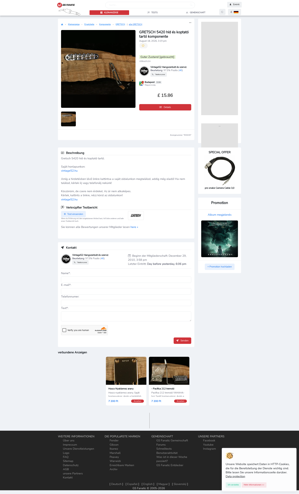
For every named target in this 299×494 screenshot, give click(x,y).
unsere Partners (73, 473)
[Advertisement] (219, 68)
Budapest (153, 82)
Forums (161, 445)
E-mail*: (66, 285)
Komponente (105, 24)
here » (134, 227)
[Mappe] (141, 83)
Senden (184, 340)
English (148, 484)
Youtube (208, 445)
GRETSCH (120, 24)
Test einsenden (75, 214)
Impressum (70, 445)
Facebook (209, 440)
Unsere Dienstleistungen (78, 449)
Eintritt (236, 4)
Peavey (114, 457)
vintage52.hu (69, 171)
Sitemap (68, 461)
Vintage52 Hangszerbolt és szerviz (168, 67)
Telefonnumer (160, 74)
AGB (66, 469)
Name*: (65, 273)
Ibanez (114, 449)
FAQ (66, 457)
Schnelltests (164, 449)
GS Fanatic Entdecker (169, 465)
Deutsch (116, 484)
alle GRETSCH (135, 24)
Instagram (209, 449)
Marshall (115, 453)
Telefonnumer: (70, 296)
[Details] (190, 22)
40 (180, 70)
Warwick (115, 461)
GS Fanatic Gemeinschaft (172, 440)
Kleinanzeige (74, 24)
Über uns (68, 440)
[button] (234, 12)
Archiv (113, 469)
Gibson (114, 445)
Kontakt (68, 477)
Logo (66, 453)
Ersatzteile (89, 24)
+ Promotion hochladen (219, 266)
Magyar (163, 484)
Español (132, 484)
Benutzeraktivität (167, 453)
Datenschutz (70, 465)
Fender (114, 440)
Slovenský (180, 484)
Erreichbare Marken (122, 465)
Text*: (64, 308)
